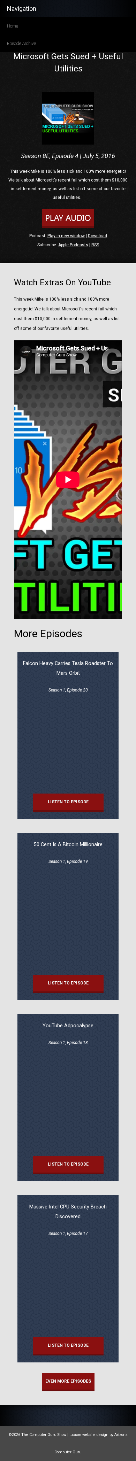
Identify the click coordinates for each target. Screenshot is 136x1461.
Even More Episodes (68, 1381)
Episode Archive (21, 43)
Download (97, 235)
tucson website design (88, 1434)
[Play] (68, 226)
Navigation (21, 8)
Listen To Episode (68, 801)
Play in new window (66, 235)
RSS (95, 244)
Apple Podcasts (73, 244)
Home (12, 26)
